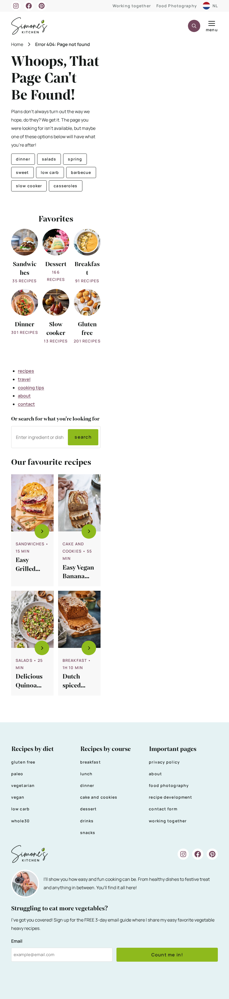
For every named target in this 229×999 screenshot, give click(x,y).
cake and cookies (99, 797)
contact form (163, 808)
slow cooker (29, 185)
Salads (24, 660)
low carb (50, 172)
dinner (23, 159)
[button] (194, 26)
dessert (88, 808)
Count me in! (167, 955)
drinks (87, 820)
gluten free (23, 762)
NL (215, 5)
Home (17, 44)
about (24, 396)
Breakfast (75, 660)
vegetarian (23, 785)
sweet (22, 172)
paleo (17, 773)
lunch (86, 773)
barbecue (81, 172)
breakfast (90, 762)
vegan (18, 797)
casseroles (65, 185)
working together (168, 820)
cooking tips (31, 388)
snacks (88, 832)
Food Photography (176, 5)
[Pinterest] (41, 6)
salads (49, 159)
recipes (26, 371)
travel (24, 379)
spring (75, 159)
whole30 (20, 820)
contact (26, 404)
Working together (132, 5)
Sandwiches (30, 543)
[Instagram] (16, 6)
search (83, 437)
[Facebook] (29, 6)
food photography (169, 785)
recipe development (170, 797)
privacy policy (164, 762)
